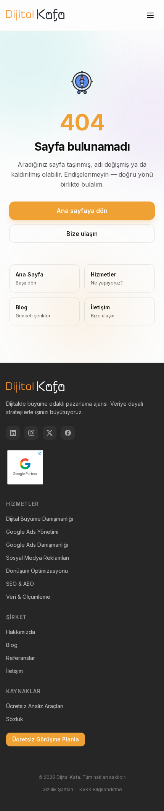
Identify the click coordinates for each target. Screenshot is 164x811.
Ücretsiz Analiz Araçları (34, 706)
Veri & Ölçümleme (28, 596)
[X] (49, 433)
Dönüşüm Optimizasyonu (37, 570)
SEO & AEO (20, 583)
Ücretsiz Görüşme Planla (45, 739)
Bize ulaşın (82, 233)
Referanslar (20, 658)
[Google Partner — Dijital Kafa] (25, 467)
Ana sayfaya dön (82, 211)
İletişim (14, 671)
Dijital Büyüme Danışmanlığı (39, 518)
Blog (12, 645)
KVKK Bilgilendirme (100, 789)
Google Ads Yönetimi (32, 531)
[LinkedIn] (13, 433)
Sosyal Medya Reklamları (37, 557)
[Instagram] (31, 433)
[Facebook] (68, 433)
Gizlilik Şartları (57, 789)
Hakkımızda (20, 632)
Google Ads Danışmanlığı (37, 544)
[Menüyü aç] (150, 15)
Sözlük (14, 719)
